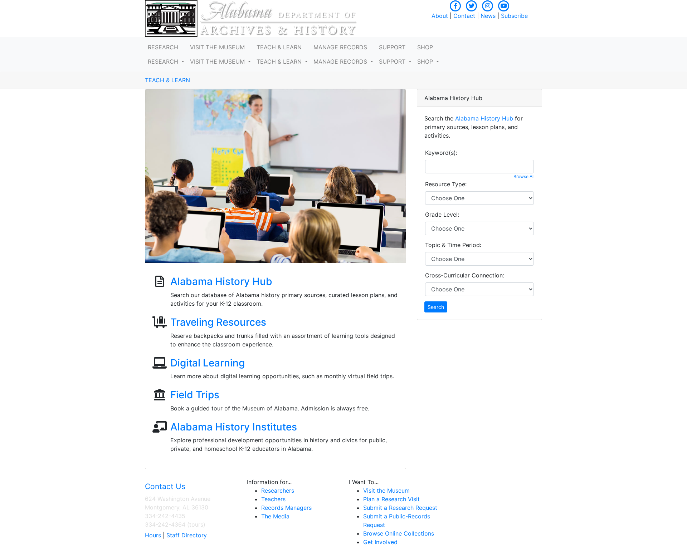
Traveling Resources (218, 322)
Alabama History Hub (221, 281)
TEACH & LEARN (167, 80)
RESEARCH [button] (163, 47)
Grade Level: (442, 214)
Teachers (273, 499)
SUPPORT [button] (392, 47)
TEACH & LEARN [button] (279, 47)
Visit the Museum (386, 490)
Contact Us (165, 486)
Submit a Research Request (400, 507)
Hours (153, 535)
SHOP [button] (425, 47)
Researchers (277, 490)
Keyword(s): (441, 152)
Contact (464, 15)
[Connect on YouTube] (504, 5)
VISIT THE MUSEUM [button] (217, 47)
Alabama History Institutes (233, 427)
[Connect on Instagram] (488, 5)
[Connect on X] (471, 5)
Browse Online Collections (398, 533)
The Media (275, 516)
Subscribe (514, 15)
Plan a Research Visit (391, 499)
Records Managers (286, 507)
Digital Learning (207, 363)
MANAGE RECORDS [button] (340, 47)
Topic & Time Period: (453, 244)
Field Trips (194, 395)
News (488, 15)
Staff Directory (186, 535)
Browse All (524, 176)
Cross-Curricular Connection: (464, 275)
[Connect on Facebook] (455, 5)
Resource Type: (446, 184)
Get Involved (380, 542)
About (440, 15)
